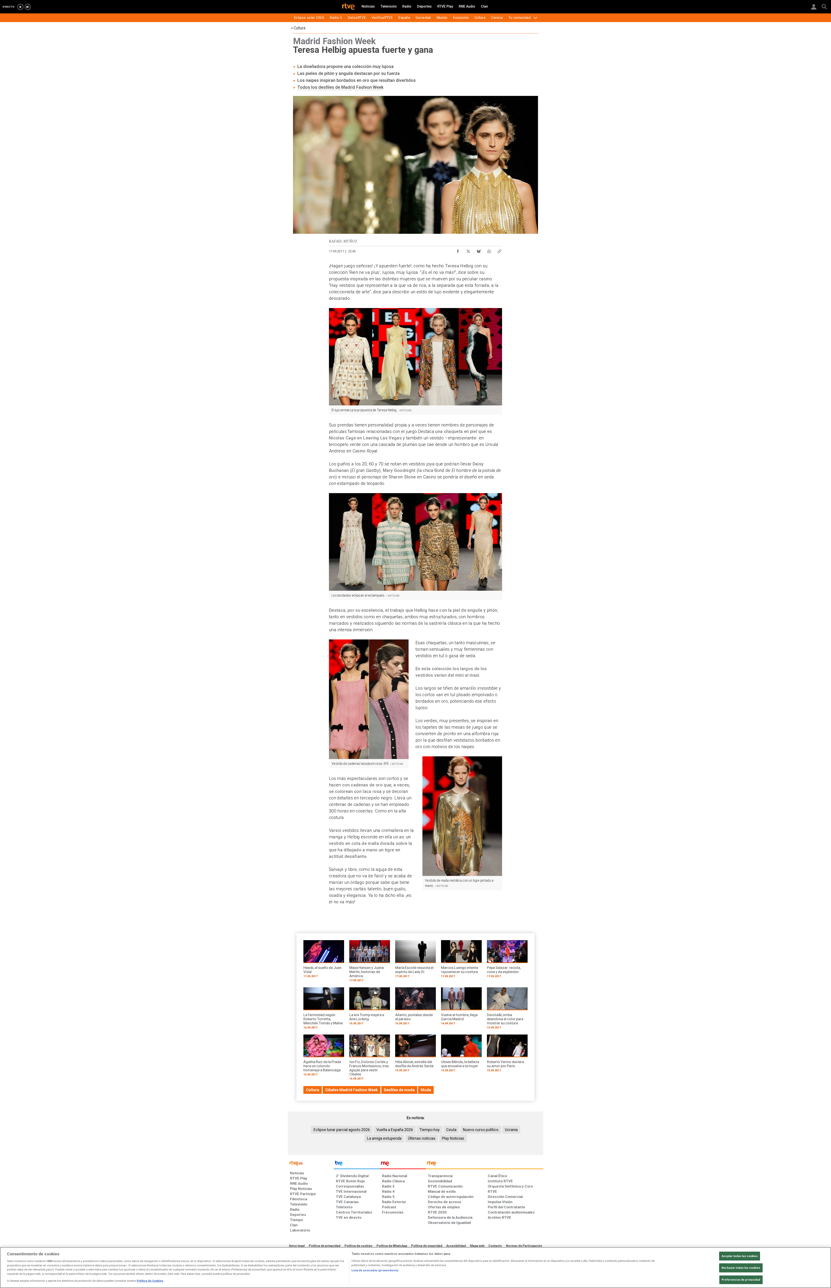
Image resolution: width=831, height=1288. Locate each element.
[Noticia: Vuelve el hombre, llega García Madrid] (461, 1007)
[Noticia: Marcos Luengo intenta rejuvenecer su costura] (461, 960)
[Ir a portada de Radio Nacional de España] (403, 1164)
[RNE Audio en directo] (27, 7)
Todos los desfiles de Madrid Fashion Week (340, 87)
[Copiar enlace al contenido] (499, 250)
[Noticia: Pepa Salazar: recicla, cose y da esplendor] (507, 960)
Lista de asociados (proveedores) (374, 1270)
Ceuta (451, 1129)
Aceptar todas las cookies (739, 1256)
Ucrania (511, 1129)
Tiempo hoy (429, 1129)
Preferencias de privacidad (740, 1279)
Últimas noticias (421, 1138)
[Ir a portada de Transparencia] (484, 1164)
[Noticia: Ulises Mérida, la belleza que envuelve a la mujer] (461, 1055)
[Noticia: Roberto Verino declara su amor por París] (507, 1055)
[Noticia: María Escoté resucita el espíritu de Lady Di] (415, 960)
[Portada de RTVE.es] (348, 7)
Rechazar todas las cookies (740, 1267)
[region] (415, 1267)
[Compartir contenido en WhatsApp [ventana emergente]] (489, 250)
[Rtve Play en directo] (20, 7)
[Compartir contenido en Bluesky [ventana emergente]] (478, 250)
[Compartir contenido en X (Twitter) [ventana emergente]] (468, 250)
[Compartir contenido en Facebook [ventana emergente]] (458, 250)
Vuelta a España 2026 (394, 1129)
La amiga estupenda (384, 1138)
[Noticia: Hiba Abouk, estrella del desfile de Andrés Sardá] (415, 1055)
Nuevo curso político (480, 1129)
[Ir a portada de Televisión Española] (357, 1164)
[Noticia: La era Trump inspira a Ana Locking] (369, 1007)
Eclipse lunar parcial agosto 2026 (342, 1129)
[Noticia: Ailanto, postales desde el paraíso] (415, 1007)
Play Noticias (453, 1138)
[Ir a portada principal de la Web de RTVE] (311, 1162)
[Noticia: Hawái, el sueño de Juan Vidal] (323, 960)
